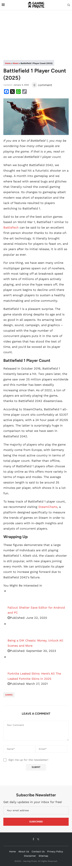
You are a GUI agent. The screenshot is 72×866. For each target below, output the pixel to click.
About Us (23, 851)
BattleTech (11, 227)
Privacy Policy (55, 851)
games (9, 695)
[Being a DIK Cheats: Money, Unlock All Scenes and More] (16, 629)
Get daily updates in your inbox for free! (32, 802)
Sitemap (43, 855)
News (15, 63)
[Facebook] (33, 839)
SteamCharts (47, 507)
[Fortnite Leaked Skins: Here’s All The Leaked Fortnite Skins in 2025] (16, 662)
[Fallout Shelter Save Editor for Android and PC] (16, 596)
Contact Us (38, 851)
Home (8, 63)
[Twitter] (38, 839)
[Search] (68, 5)
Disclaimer (30, 855)
